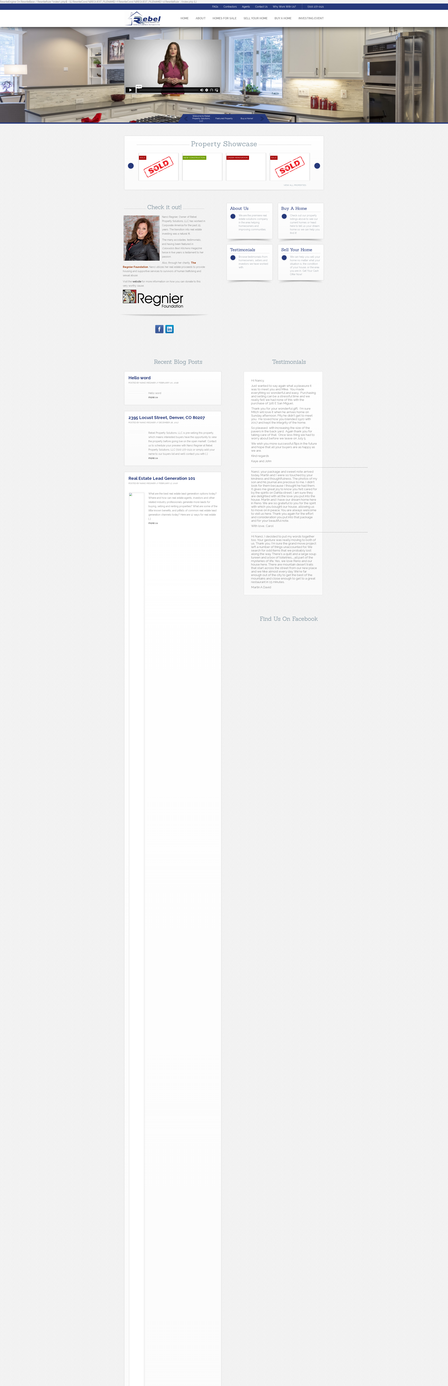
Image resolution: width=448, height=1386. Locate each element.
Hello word (139, 377)
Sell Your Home (256, 18)
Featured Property (224, 118)
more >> (153, 397)
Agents (246, 6)
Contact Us (261, 6)
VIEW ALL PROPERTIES (295, 185)
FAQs (215, 6)
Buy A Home (283, 18)
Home (185, 18)
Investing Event (311, 18)
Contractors (230, 6)
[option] (158, 167)
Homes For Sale (225, 18)
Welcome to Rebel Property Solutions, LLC (201, 118)
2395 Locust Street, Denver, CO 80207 (166, 417)
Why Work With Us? (284, 6)
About (201, 18)
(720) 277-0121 (315, 6)
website (136, 281)
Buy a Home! (247, 118)
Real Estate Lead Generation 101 (161, 478)
